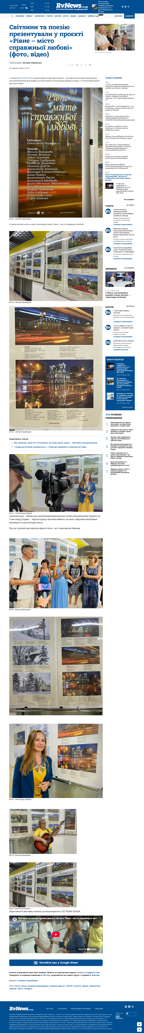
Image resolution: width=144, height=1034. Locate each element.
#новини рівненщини (38, 986)
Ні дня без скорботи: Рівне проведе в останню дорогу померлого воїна (116, 128)
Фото (66, 16)
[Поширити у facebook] (77, 65)
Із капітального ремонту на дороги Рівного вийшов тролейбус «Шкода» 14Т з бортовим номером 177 (120, 97)
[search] (12, 16)
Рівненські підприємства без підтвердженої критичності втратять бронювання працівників (120, 118)
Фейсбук (96, 975)
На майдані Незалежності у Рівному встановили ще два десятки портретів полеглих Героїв (122, 446)
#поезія (77, 986)
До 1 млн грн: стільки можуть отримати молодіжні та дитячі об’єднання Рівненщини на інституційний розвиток (118, 147)
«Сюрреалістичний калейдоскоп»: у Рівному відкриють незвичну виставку (50, 447)
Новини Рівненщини (28, 981)
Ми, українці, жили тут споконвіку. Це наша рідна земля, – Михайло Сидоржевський (55, 443)
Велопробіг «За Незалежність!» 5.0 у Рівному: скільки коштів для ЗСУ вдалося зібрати (119, 108)
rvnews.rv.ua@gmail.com (88, 972)
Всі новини (129, 200)
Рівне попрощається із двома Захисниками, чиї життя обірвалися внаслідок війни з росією (118, 177)
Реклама (99, 1009)
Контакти (62, 1009)
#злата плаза (20, 986)
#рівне (85, 986)
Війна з (95, 15)
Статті (49, 16)
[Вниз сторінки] (139, 1029)
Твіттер (46, 975)
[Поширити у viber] (86, 65)
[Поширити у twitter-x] (81, 65)
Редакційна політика (81, 1009)
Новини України (120, 350)
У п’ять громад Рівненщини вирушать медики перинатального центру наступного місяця (119, 86)
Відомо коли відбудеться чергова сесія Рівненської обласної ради (119, 137)
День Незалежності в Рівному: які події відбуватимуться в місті (120, 463)
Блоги (58, 16)
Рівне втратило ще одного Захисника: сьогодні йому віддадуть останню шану (121, 424)
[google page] (122, 6)
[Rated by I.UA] (131, 1014)
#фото (20, 989)
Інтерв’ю (39, 16)
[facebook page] (125, 6)
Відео (73, 16)
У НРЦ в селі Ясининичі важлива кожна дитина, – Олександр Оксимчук (117, 295)
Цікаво (82, 16)
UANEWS (129, 16)
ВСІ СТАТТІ (131, 205)
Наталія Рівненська (32, 63)
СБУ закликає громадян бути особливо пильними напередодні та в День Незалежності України (105, 7)
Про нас (49, 1009)
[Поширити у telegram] (90, 65)
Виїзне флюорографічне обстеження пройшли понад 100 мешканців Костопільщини (118, 166)
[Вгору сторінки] (139, 1024)
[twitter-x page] (128, 6)
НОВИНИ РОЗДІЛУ (127, 407)
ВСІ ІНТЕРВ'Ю (129, 268)
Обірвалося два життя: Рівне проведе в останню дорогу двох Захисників (122, 431)
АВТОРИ (118, 16)
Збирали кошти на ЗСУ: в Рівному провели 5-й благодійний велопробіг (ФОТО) (120, 471)
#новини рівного (57, 986)
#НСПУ (69, 986)
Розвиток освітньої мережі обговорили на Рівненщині (116, 157)
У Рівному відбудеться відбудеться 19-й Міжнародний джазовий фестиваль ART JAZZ (125, 188)
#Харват (28, 989)
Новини (20, 16)
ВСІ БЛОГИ (130, 306)
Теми (29, 16)
